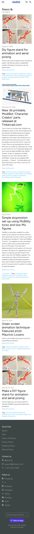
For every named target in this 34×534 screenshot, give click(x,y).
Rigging (19, 349)
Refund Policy (7, 449)
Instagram (9, 490)
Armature (22, 412)
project (4, 77)
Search (5, 431)
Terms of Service (9, 438)
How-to (29, 75)
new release (28, 174)
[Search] (30, 2)
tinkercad (18, 177)
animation (20, 172)
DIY (12, 75)
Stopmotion (12, 416)
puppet (10, 277)
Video (6, 350)
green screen (6, 349)
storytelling (5, 177)
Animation (14, 74)
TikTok (7, 494)
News (6, 9)
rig (8, 77)
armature (27, 172)
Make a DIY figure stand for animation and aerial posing (15, 394)
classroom (22, 74)
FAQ (4, 434)
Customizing (6, 75)
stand (17, 77)
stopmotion (6, 79)
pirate (4, 175)
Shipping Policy (8, 446)
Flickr (7, 501)
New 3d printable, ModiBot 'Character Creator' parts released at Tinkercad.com (15, 117)
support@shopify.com (14, 464)
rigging (12, 77)
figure (16, 75)
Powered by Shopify (17, 527)
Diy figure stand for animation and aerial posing (15, 53)
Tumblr (7, 505)
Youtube (8, 497)
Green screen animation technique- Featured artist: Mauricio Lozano (16, 329)
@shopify (9, 460)
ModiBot (23, 525)
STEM (27, 77)
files (16, 174)
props (8, 175)
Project (20, 414)
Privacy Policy (7, 442)
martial (21, 174)
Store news (5, 279)
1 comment (6, 273)
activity (8, 74)
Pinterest (8, 486)
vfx (3, 350)
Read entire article (8, 70)
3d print (8, 172)
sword (12, 177)
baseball (4, 174)
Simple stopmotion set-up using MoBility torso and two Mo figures (16, 223)
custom (28, 74)
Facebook (9, 479)
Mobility (20, 275)
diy (10, 275)
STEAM (21, 77)
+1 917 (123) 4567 (12, 468)
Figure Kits (22, 75)
